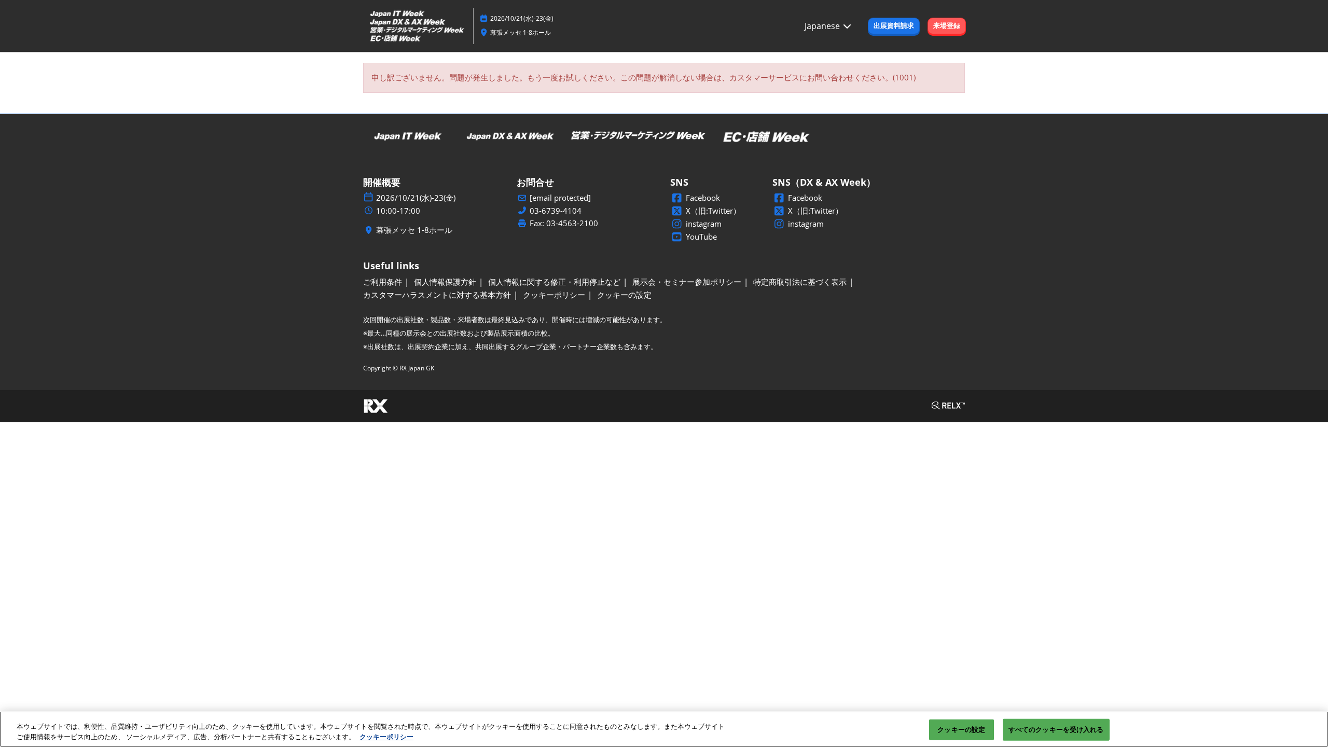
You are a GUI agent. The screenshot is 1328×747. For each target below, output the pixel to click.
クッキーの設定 (961, 729)
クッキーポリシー (386, 736)
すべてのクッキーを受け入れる (1056, 729)
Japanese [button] (823, 26)
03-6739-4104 (556, 211)
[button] (894, 26)
